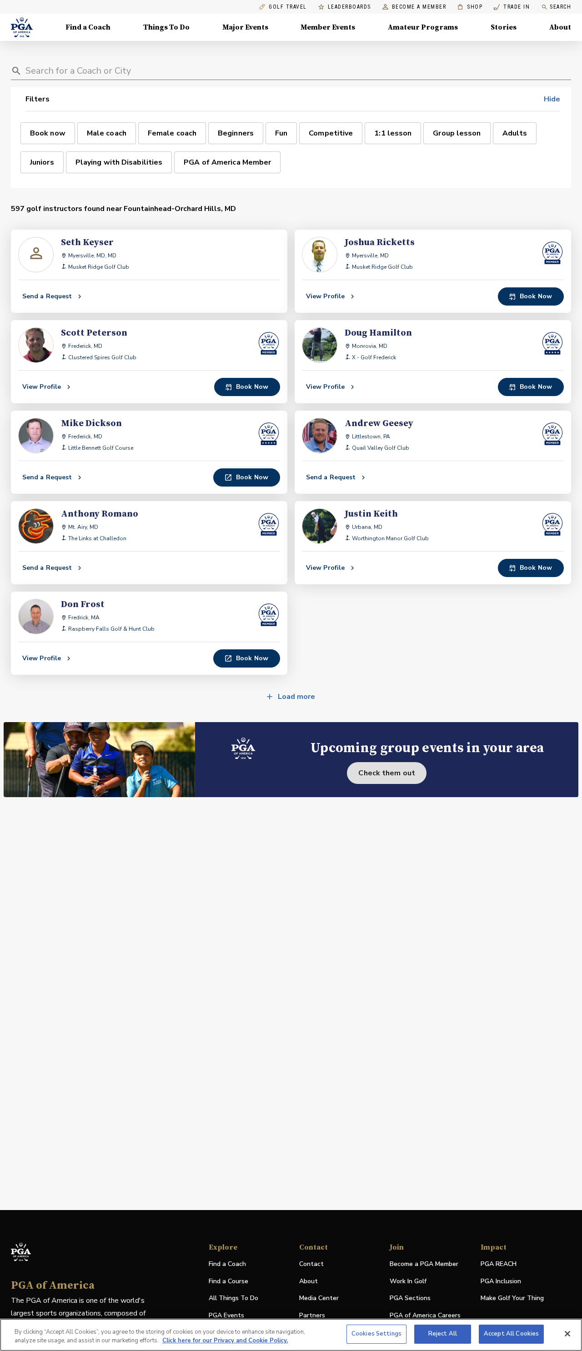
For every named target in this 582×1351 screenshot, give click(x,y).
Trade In (512, 7)
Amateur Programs (423, 27)
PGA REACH (499, 1264)
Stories (504, 27)
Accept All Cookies (511, 1334)
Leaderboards (349, 7)
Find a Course (228, 1281)
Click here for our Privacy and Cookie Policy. (225, 1341)
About (560, 27)
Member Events (328, 27)
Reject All (442, 1334)
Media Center (319, 1298)
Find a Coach (87, 27)
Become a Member (419, 7)
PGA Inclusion (501, 1281)
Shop (469, 7)
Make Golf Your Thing (512, 1298)
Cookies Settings (376, 1334)
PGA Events (226, 1315)
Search (560, 7)
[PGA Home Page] (22, 27)
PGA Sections (410, 1298)
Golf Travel (288, 7)
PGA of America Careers (425, 1316)
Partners (312, 1315)
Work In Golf (408, 1281)
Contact (311, 1264)
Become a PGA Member (424, 1264)
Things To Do (166, 27)
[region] (291, 1335)
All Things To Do (233, 1298)
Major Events (245, 27)
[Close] (567, 1334)
